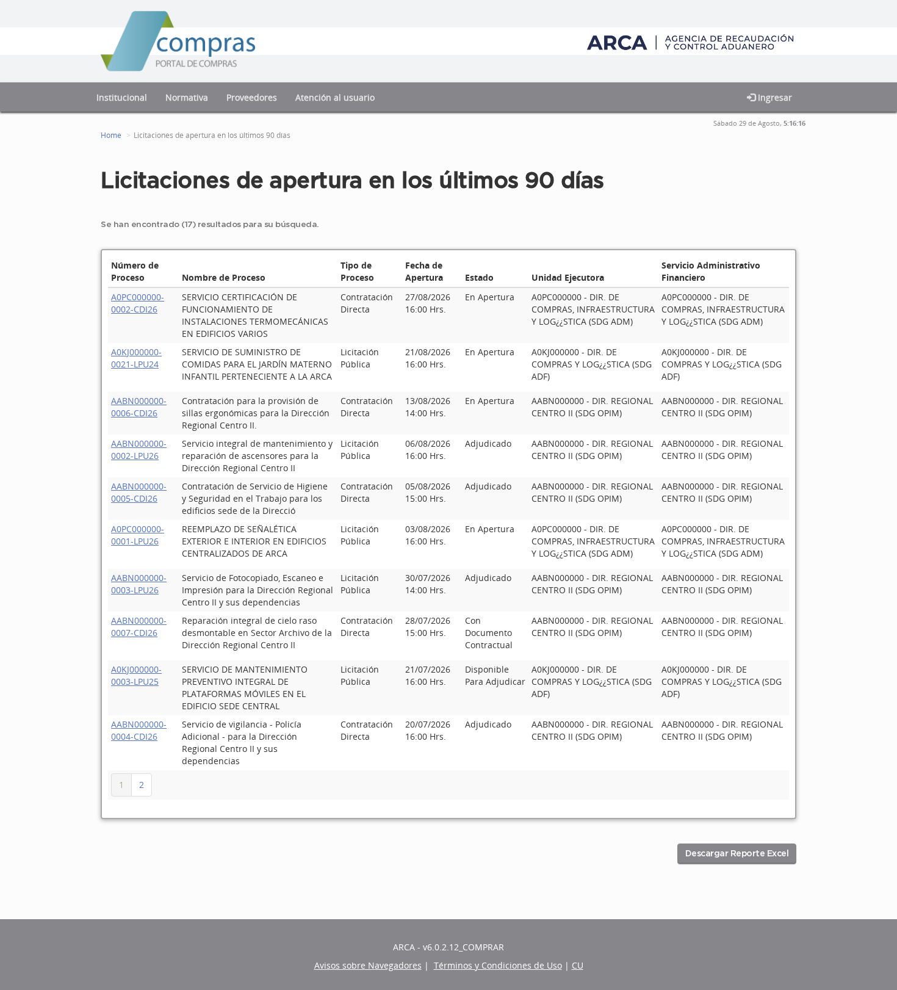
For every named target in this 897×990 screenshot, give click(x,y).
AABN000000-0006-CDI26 (139, 407)
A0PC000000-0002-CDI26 (137, 303)
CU (577, 965)
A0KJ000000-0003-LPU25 (136, 675)
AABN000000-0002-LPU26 (139, 449)
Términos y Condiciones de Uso (498, 965)
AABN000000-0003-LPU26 (139, 584)
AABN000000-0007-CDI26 (139, 626)
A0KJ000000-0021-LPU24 (136, 358)
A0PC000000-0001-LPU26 (137, 535)
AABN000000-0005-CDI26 (139, 492)
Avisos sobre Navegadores (368, 965)
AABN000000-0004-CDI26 (139, 730)
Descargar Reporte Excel (737, 854)
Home (111, 135)
